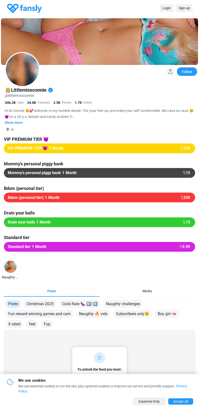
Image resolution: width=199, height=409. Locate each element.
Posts (13, 304)
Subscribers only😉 (132, 313)
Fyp (47, 324)
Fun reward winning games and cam (39, 313)
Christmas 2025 (40, 304)
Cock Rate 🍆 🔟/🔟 (80, 304)
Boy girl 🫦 (167, 313)
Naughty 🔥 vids (93, 313)
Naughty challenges (123, 304)
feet (32, 324)
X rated (14, 324)
